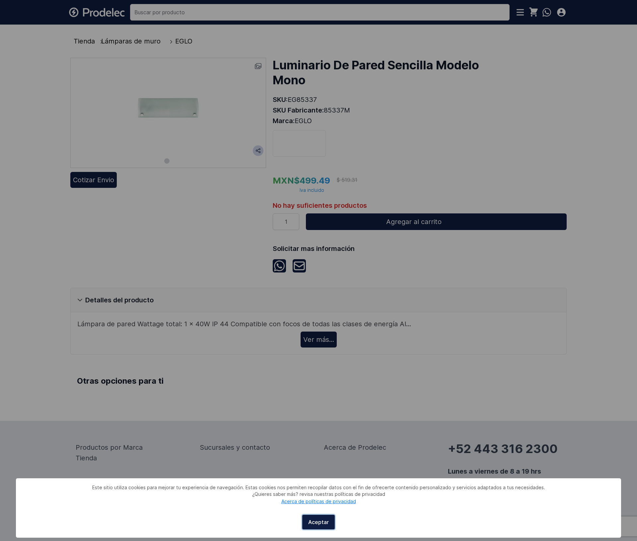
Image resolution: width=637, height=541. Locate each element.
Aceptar (318, 522)
